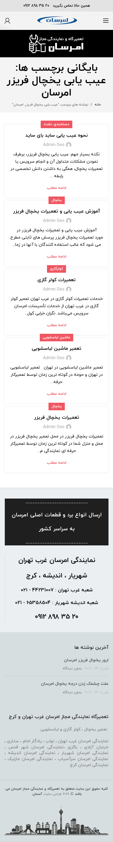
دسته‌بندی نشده (56, 124)
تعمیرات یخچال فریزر (56, 417)
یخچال (57, 200)
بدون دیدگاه (72, 668)
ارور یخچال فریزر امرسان (86, 660)
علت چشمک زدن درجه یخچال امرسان (74, 684)
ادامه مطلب (56, 188)
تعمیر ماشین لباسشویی (56, 348)
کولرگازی (56, 268)
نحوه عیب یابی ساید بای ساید (56, 135)
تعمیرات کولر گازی (56, 280)
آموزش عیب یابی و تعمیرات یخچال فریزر (56, 211)
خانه (98, 104)
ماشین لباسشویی (56, 337)
